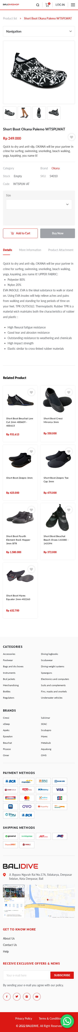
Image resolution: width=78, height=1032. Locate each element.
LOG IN (60, 4)
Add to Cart (23, 233)
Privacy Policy (23, 1018)
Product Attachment (60, 250)
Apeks (6, 730)
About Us (9, 938)
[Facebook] (7, 997)
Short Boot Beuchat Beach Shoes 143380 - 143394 (56, 540)
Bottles (6, 691)
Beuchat (7, 742)
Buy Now (57, 233)
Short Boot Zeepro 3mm (19, 477)
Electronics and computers (55, 679)
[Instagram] (27, 997)
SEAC (44, 723)
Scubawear (47, 660)
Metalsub (46, 742)
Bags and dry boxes (13, 666)
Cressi (6, 717)
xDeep (6, 723)
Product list (10, 18)
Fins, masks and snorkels (54, 691)
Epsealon (8, 736)
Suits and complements (53, 685)
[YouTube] (37, 997)
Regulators (8, 697)
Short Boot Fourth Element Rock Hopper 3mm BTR (18, 540)
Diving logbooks (49, 653)
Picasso (7, 749)
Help (6, 951)
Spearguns (46, 672)
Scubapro (46, 730)
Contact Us (10, 945)
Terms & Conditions (51, 1018)
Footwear (8, 660)
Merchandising (11, 685)
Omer (6, 755)
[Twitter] (17, 997)
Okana (56, 168)
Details (7, 250)
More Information (30, 250)
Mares (44, 736)
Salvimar (45, 717)
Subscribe (62, 975)
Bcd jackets (9, 679)
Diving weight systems (52, 666)
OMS (44, 755)
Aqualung (46, 749)
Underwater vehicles (51, 697)
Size (8, 195)
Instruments (9, 672)
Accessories (9, 653)
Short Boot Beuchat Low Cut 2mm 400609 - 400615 (19, 422)
